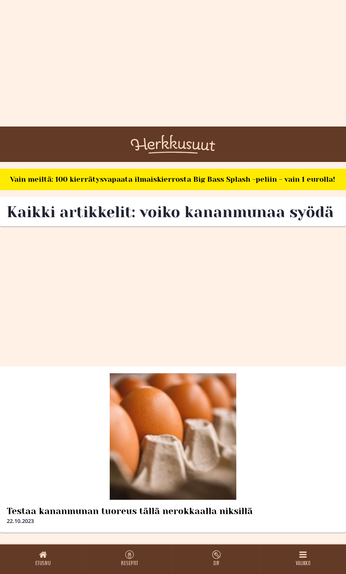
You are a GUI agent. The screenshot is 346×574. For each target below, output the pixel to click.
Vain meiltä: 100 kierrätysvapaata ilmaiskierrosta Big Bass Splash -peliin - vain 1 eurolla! (172, 179)
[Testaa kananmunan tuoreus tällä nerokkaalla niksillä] (173, 436)
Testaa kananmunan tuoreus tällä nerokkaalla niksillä (130, 511)
